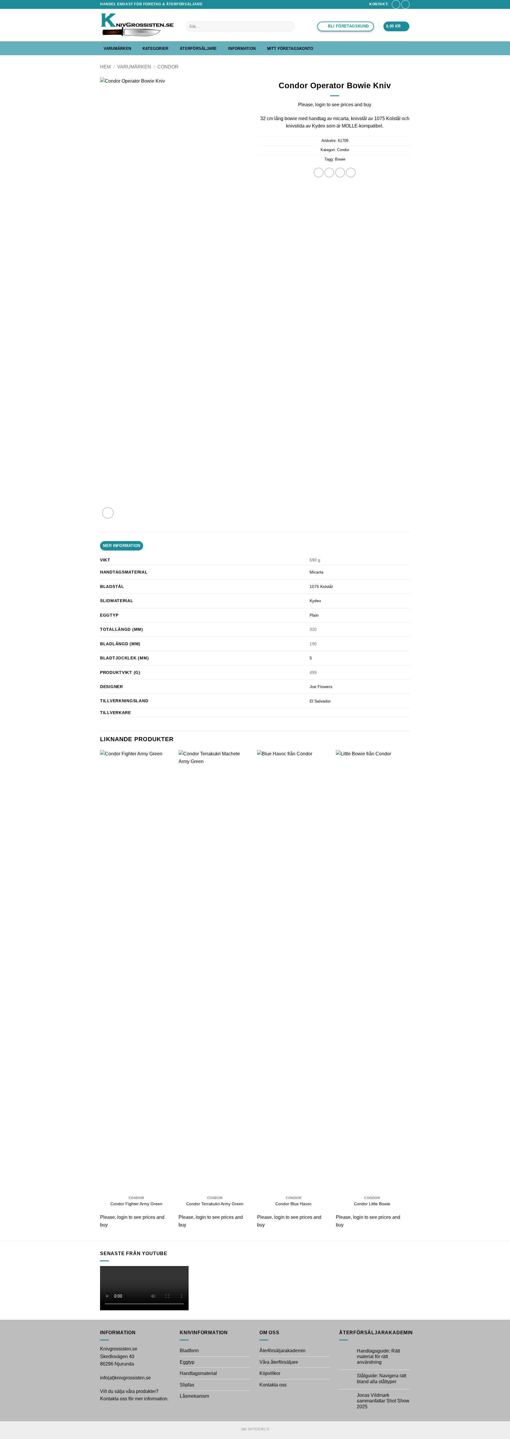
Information (242, 48)
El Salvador (320, 701)
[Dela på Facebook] (318, 172)
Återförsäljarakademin (282, 1350)
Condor (168, 66)
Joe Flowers (321, 686)
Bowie (340, 159)
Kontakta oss (273, 1384)
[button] (396, 26)
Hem (105, 66)
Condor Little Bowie (372, 1203)
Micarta (316, 572)
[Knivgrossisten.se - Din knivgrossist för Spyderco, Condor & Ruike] (138, 25)
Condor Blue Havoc (293, 1203)
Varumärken (117, 48)
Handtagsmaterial (198, 1373)
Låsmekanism (194, 1396)
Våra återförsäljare (278, 1362)
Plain (314, 615)
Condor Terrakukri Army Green (214, 1203)
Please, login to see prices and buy (334, 104)
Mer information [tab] (121, 545)
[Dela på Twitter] (329, 172)
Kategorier (156, 48)
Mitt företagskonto (290, 48)
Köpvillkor (269, 1373)
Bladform (189, 1350)
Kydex (315, 600)
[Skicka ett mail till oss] (396, 4)
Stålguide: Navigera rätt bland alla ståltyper (381, 1378)
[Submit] (289, 27)
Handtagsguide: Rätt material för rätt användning (378, 1356)
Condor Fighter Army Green (136, 1203)
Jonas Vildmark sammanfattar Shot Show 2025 (383, 1401)
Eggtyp (187, 1362)
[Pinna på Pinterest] (351, 172)
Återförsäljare (198, 48)
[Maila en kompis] (340, 172)
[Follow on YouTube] (405, 4)
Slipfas (187, 1384)
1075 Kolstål (321, 586)
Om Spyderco (255, 1429)
